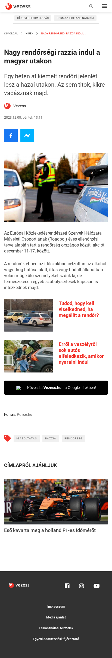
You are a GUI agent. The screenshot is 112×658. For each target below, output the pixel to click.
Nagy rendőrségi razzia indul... (63, 33)
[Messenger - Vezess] (27, 135)
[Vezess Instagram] (81, 584)
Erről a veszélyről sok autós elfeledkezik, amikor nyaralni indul (81, 353)
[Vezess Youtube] (96, 584)
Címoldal (11, 33)
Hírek (29, 33)
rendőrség (73, 438)
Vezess (19, 106)
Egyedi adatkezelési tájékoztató (56, 639)
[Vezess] (23, 6)
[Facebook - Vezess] (11, 135)
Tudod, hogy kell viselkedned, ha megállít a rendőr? (79, 309)
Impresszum (56, 606)
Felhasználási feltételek (56, 628)
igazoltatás (26, 438)
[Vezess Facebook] (67, 584)
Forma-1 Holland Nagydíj (75, 18)
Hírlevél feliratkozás (33, 18)
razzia (50, 438)
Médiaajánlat (56, 617)
